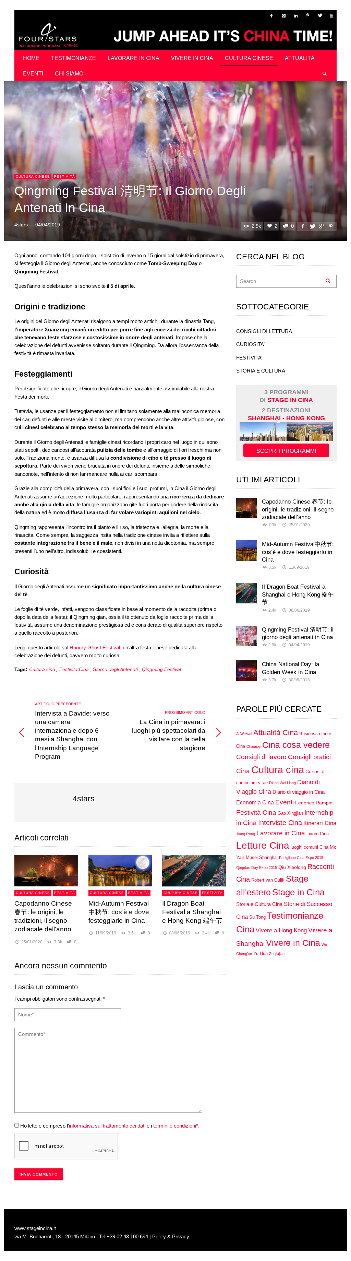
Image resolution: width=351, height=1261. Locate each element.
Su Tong (257, 917)
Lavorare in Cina (280, 833)
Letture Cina (262, 845)
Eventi (284, 802)
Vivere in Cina (293, 942)
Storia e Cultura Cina (259, 904)
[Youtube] (331, 15)
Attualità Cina (275, 733)
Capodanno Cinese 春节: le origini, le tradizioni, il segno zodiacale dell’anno (298, 509)
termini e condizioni (174, 1126)
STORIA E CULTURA (260, 371)
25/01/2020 (32, 942)
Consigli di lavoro (261, 757)
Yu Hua (260, 953)
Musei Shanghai (262, 857)
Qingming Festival (161, 669)
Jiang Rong (245, 834)
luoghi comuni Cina (309, 847)
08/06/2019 (179, 933)
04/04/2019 (47, 224)
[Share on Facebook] (303, 226)
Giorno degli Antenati (115, 669)
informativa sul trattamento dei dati (107, 1126)
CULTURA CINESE (33, 176)
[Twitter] (319, 15)
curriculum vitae (252, 782)
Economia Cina (255, 802)
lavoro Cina (317, 834)
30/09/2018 (299, 679)
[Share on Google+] (321, 226)
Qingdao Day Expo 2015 (256, 867)
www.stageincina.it (35, 1228)
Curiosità (315, 771)
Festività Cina (74, 669)
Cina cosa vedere (296, 745)
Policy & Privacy (170, 1236)
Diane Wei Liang (282, 783)
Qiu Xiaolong (292, 867)
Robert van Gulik (268, 880)
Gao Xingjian (290, 813)
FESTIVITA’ (249, 358)
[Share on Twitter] (312, 226)
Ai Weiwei (244, 734)
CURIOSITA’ (250, 344)
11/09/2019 (105, 933)
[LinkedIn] (295, 15)
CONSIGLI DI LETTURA (264, 331)
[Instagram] (283, 15)
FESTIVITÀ (64, 176)
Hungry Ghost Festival (95, 647)
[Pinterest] (307, 15)
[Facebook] (271, 15)
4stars (21, 224)
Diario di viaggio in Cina (299, 792)
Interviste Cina (280, 822)
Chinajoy (253, 746)
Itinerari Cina (319, 823)
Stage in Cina (298, 892)
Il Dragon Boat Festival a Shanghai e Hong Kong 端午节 (192, 912)
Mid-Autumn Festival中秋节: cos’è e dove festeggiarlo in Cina (118, 912)
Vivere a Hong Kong (281, 930)
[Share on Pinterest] (331, 226)
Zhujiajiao (277, 954)
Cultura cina (42, 669)
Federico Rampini (314, 802)
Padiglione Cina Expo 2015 (301, 858)
